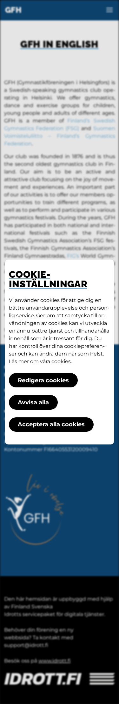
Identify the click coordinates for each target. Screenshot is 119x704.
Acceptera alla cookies (51, 424)
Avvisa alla (33, 402)
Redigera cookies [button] (43, 380)
